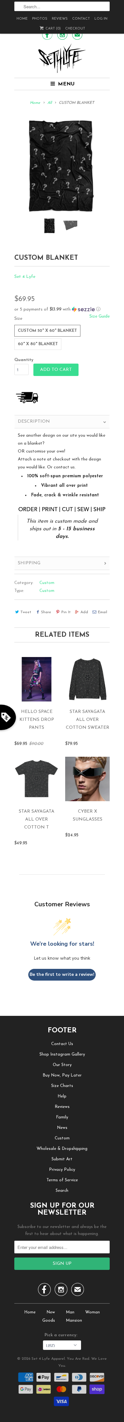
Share (46, 612)
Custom (46, 583)
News (62, 1128)
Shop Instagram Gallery (62, 1054)
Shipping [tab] (29, 563)
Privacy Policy (62, 1170)
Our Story (62, 1065)
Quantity (23, 360)
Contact (81, 19)
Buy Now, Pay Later (62, 1075)
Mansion (74, 1320)
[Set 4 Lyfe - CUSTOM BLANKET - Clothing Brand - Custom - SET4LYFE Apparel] (62, 165)
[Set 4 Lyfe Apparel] (62, 58)
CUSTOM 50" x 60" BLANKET (47, 331)
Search (62, 1191)
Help (62, 1096)
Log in (100, 19)
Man (70, 1312)
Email (102, 612)
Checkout (75, 28)
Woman (92, 1312)
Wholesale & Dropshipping (62, 1149)
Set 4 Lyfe (24, 276)
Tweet (25, 612)
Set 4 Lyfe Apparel (48, 1359)
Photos (39, 19)
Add (84, 612)
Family (62, 1117)
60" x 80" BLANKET (38, 344)
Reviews (60, 19)
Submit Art (62, 1159)
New (50, 1312)
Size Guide (99, 316)
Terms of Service (62, 1180)
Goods (48, 1320)
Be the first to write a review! (62, 974)
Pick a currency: (62, 1335)
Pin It (65, 612)
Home (22, 19)
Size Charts (62, 1086)
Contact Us (62, 1044)
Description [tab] (34, 421)
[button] (62, 309)
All (49, 103)
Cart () (53, 28)
